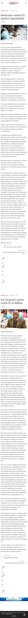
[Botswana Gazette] (14, 2)
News (7, 10)
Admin (3, 21)
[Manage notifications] (24, 615)
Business (3, 10)
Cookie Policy (8, 613)
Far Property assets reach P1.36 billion (12, 301)
